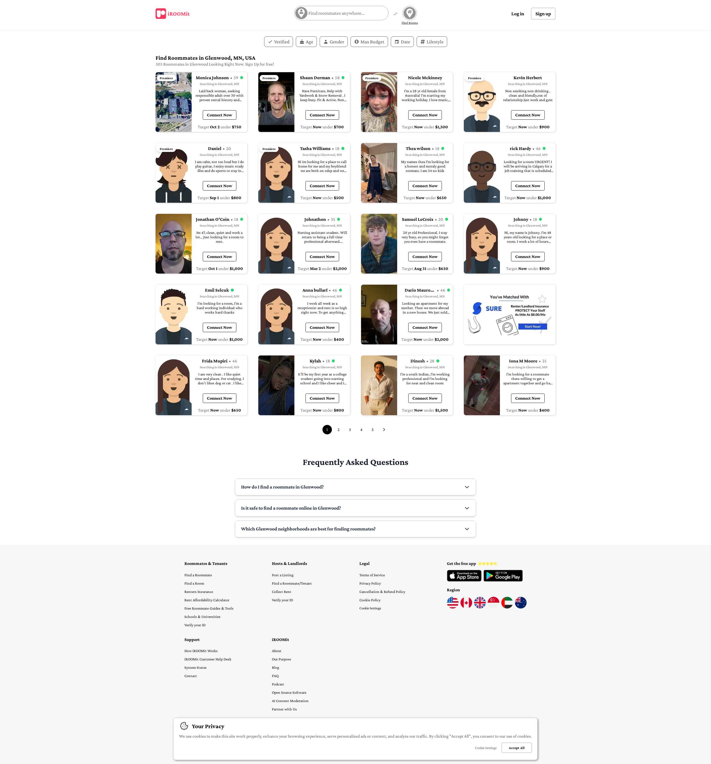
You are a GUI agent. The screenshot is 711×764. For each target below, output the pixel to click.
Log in (517, 13)
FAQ (275, 675)
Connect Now (219, 114)
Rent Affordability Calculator (206, 600)
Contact (190, 675)
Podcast (278, 684)
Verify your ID (195, 625)
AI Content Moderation (290, 700)
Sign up (543, 13)
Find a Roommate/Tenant (292, 583)
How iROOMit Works (201, 650)
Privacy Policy (370, 583)
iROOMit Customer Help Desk (207, 659)
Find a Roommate (198, 575)
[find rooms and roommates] (395, 14)
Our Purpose (281, 659)
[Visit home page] (173, 13)
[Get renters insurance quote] (509, 314)
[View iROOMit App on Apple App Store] (464, 580)
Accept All (517, 748)
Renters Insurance (198, 591)
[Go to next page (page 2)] (384, 429)
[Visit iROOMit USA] (453, 607)
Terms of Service (372, 575)
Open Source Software (289, 692)
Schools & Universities (202, 616)
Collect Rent (281, 591)
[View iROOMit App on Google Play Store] (503, 580)
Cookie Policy (369, 600)
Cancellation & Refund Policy (382, 591)
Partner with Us (284, 709)
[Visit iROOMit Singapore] (493, 607)
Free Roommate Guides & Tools (209, 608)
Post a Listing (283, 575)
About (276, 650)
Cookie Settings (370, 608)
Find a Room (194, 583)
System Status (195, 667)
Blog (275, 667)
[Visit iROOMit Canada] (466, 607)
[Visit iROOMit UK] (480, 607)
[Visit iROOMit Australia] (521, 607)
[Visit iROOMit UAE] (507, 607)
